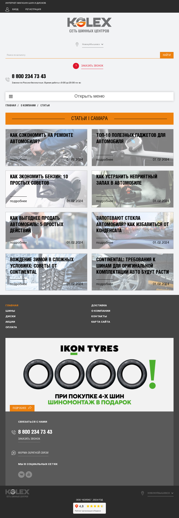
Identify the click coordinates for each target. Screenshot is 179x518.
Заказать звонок (92, 66)
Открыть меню (89, 96)
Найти (167, 55)
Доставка (99, 306)
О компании (28, 105)
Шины (10, 311)
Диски (10, 316)
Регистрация (33, 9)
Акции (10, 322)
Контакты (99, 316)
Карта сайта (100, 322)
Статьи (45, 105)
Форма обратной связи (33, 453)
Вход (15, 9)
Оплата (11, 327)
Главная (10, 105)
